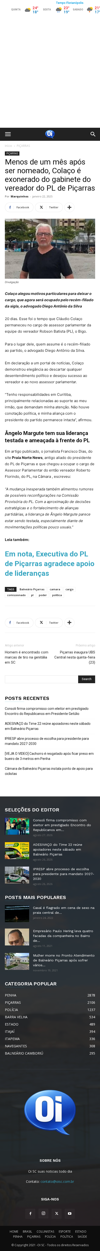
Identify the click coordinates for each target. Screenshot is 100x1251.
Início (8, 146)
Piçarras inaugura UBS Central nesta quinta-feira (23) (74, 657)
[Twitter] (56, 1214)
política (57, 595)
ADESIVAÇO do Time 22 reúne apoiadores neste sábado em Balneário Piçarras (48, 726)
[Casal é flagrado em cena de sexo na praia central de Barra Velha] (17, 913)
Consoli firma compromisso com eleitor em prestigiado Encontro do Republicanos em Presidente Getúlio (47, 711)
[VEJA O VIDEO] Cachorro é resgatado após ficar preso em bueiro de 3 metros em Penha (49, 756)
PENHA (18, 1237)
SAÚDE (82, 1237)
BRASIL (27, 1231)
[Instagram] (43, 1213)
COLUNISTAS (45, 1231)
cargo (70, 589)
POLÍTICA (66, 1237)
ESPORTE (65, 1231)
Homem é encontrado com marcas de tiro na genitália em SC (26, 657)
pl (32, 595)
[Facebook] (30, 1214)
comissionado (16, 595)
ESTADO (80, 1231)
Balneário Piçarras (32, 589)
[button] (8, 134)
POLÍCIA (50, 1237)
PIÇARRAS (23, 146)
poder (43, 595)
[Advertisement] (50, 75)
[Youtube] (70, 1214)
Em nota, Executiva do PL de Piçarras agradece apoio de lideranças (49, 563)
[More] (69, 207)
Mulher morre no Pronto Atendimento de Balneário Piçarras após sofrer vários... (64, 960)
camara (55, 589)
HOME (14, 1231)
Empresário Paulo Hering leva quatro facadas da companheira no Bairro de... (63, 936)
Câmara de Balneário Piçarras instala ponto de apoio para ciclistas (49, 771)
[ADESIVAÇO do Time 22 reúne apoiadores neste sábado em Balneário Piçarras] (17, 850)
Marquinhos (19, 196)
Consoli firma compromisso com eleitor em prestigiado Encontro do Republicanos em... (62, 825)
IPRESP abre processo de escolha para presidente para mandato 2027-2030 (47, 741)
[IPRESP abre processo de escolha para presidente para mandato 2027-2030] (17, 875)
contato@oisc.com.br (57, 1181)
